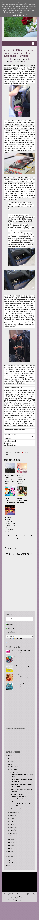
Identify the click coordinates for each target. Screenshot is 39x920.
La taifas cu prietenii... (21, 894)
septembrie (13, 812)
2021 (9, 758)
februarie (13, 833)
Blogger (19, 896)
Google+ (26, 452)
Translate (19, 639)
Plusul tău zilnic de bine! (18, 809)
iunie (11, 821)
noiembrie (13, 769)
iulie (11, 818)
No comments (19, 61)
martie (12, 830)
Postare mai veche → (28, 536)
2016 (9, 845)
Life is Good (9, 863)
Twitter (8, 454)
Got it (25, 15)
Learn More (17, 15)
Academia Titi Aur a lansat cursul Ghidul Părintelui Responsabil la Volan (19, 53)
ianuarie (12, 836)
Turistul (8, 860)
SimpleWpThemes (22, 898)
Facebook (17, 452)
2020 (9, 761)
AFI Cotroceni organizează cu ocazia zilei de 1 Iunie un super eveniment (21, 479)
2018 (9, 840)
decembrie (13, 766)
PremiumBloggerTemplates (16, 900)
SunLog (8, 865)
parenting (7, 61)
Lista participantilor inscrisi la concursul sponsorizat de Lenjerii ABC (23, 686)
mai (11, 824)
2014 (9, 851)
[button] (19, 43)
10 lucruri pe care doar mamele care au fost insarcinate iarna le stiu (10, 479)
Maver (28, 900)
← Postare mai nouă (10, 536)
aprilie (12, 827)
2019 (9, 764)
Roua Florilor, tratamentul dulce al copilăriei (22, 500)
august (12, 815)
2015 (9, 848)
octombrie (13, 772)
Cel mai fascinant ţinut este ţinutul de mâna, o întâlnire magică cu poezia (23, 677)
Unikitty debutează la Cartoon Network (10, 500)
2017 (9, 842)
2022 (9, 755)
